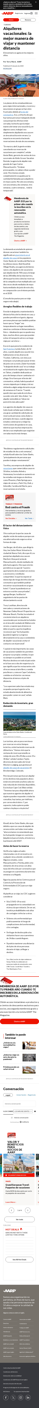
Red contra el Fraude (17, 507)
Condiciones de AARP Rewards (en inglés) (15, 1380)
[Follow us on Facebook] (6, 1397)
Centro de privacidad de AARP (11, 1368)
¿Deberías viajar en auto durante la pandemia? (11, 1057)
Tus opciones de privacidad (21, 1391)
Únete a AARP (19, 241)
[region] (19, 1107)
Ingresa (27, 13)
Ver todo (29, 518)
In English (7, 68)
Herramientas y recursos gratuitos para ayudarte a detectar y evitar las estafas (18, 512)
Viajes (8, 1181)
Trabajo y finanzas (13, 504)
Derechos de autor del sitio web (12, 1383)
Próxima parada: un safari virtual (11, 1068)
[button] (11, 1210)
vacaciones (8, 468)
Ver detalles (10, 518)
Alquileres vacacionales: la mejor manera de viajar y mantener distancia (19, 38)
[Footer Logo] (19, 1290)
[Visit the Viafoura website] (24, 1122)
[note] (19, 98)
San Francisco (9, 349)
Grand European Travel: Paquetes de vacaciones (18, 1186)
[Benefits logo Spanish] (9, 500)
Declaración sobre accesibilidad (12, 1376)
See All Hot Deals (19, 1259)
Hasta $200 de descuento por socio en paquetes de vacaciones (19, 1192)
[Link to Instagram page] (20, 1397)
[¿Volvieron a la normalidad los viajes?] (29, 1045)
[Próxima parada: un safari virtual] (29, 1070)
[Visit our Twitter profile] (13, 1397)
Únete (11, 20)
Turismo (7, 25)
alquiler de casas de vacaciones (16, 768)
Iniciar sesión (21, 1095)
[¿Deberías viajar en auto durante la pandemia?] (29, 1057)
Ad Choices (6, 1391)
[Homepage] (8, 13)
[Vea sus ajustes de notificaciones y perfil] (35, 1111)
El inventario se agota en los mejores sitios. (18, 54)
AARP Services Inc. (25, 1332)
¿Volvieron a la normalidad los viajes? (9, 1045)
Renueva (28, 20)
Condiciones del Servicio (10, 1372)
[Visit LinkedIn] (28, 1397)
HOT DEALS (12, 1229)
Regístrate (19, 13)
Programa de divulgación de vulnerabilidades (16, 1387)
